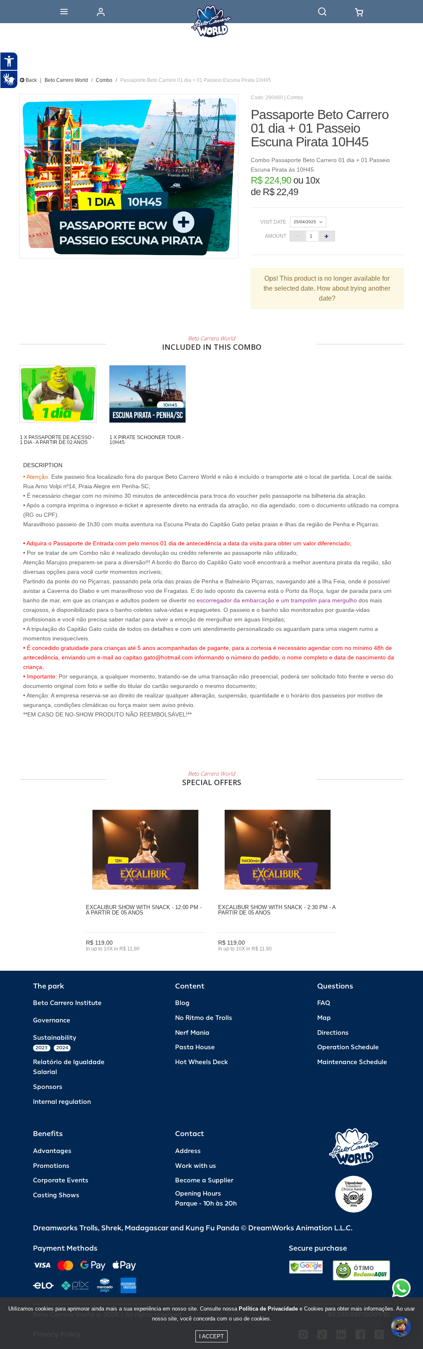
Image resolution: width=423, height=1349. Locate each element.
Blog (182, 1003)
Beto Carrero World (66, 80)
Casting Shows (56, 1195)
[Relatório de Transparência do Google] (306, 1270)
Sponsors (47, 1087)
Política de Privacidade (268, 1309)
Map (324, 1018)
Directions (333, 1033)
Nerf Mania (192, 1033)
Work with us (195, 1166)
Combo (104, 80)
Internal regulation (62, 1102)
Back (30, 80)
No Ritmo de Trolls (203, 1018)
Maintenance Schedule (352, 1062)
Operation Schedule (348, 1047)
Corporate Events (60, 1180)
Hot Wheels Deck (201, 1062)
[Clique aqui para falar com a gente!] (401, 1288)
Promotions (51, 1166)
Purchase (145, 961)
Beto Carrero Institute (67, 1003)
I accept (211, 1336)
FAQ (323, 1003)
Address (188, 1151)
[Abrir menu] (64, 11)
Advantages (52, 1151)
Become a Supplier (204, 1180)
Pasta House (195, 1047)
